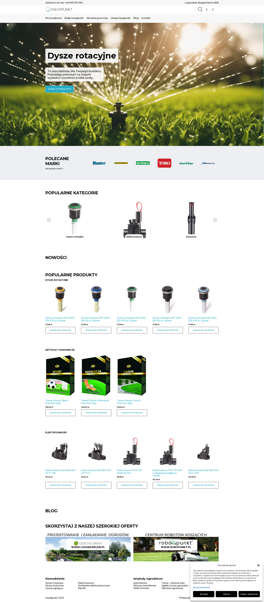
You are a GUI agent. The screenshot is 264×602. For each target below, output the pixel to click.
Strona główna (53, 18)
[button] (258, 565)
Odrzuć (226, 594)
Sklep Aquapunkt (74, 18)
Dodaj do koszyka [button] (60, 330)
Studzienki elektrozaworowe (94, 585)
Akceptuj (204, 594)
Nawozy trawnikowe (144, 585)
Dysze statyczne (54, 585)
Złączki (82, 588)
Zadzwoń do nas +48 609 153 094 (64, 2)
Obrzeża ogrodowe (172, 588)
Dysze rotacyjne (54, 583)
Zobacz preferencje (249, 594)
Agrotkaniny (140, 583)
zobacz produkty (59, 89)
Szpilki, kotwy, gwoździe (175, 585)
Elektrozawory (86, 583)
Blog (136, 18)
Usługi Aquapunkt (121, 18)
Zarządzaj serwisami (201, 587)
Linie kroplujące (54, 588)
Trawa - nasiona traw (173, 583)
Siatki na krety (141, 588)
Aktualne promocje (97, 18)
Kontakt (146, 18)
